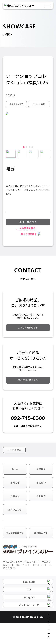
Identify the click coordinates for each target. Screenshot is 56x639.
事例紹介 (41, 482)
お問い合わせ (15, 509)
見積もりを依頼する (28, 327)
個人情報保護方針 (15, 533)
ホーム (15, 469)
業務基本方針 (41, 533)
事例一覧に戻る (28, 222)
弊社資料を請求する (28, 380)
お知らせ (15, 496)
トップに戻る (14, 449)
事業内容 (15, 482)
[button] (24, 147)
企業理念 (41, 469)
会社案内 (41, 496)
